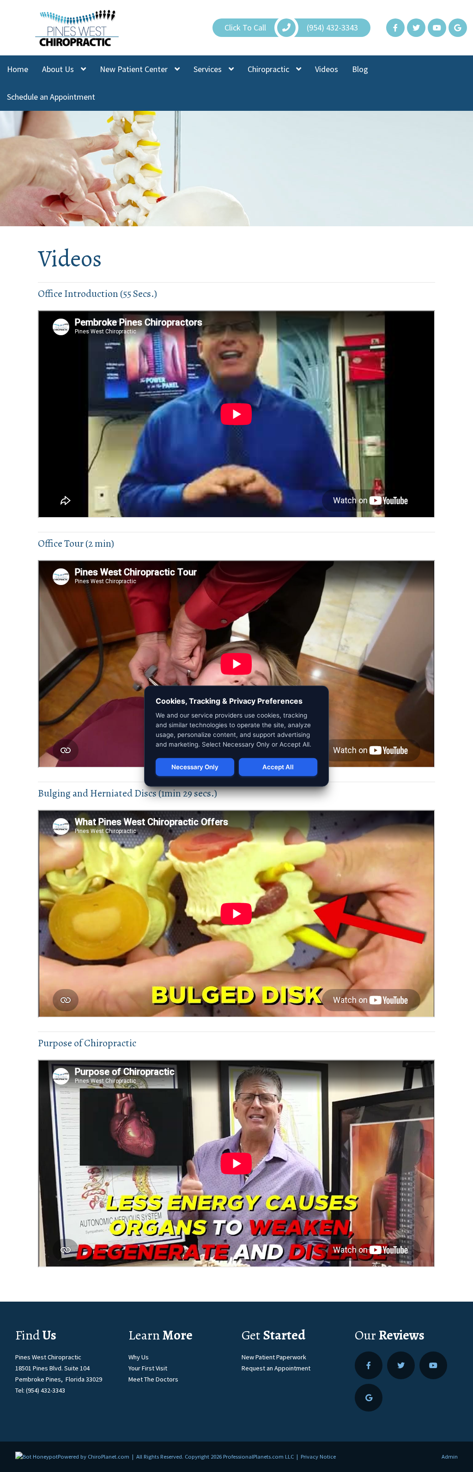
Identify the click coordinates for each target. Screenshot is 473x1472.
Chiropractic (269, 69)
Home (17, 69)
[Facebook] (395, 27)
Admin (450, 1456)
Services (209, 69)
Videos (326, 69)
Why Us (138, 1357)
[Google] (458, 27)
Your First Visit (147, 1368)
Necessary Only (194, 767)
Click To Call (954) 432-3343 (291, 27)
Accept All (278, 767)
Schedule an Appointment (51, 96)
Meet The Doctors (153, 1379)
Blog (360, 69)
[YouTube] (437, 27)
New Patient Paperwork (274, 1357)
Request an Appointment (276, 1368)
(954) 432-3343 (45, 1390)
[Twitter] (416, 27)
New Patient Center (135, 69)
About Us (59, 69)
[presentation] (36, 1456)
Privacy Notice (318, 1456)
